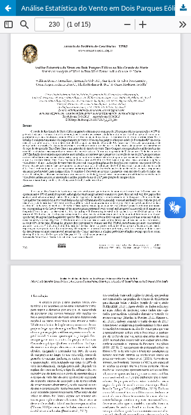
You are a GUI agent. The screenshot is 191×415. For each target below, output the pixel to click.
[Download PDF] (183, 8)
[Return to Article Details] (8, 8)
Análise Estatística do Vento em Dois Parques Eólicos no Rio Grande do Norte (106, 8)
